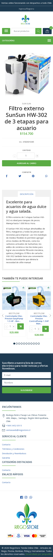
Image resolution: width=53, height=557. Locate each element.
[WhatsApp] (31, 497)
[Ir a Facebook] (21, 497)
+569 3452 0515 (14, 425)
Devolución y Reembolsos (14, 453)
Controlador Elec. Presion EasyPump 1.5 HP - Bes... (14, 318)
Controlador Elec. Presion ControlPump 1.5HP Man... (39, 320)
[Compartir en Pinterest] (33, 176)
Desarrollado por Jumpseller (38, 554)
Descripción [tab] (26, 194)
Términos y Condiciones (13, 448)
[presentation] (3, 315)
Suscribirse (26, 390)
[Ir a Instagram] (26, 497)
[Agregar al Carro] (20, 326)
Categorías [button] (8, 40)
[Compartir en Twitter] (20, 176)
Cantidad (26, 150)
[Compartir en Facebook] (6, 176)
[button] (14, 344)
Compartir (26, 172)
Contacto (6, 444)
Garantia (6, 457)
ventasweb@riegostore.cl (18, 430)
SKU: (20, 142)
